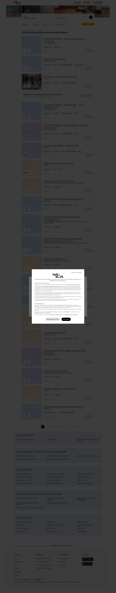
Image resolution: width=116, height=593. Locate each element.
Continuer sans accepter (76, 272)
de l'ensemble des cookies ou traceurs (51, 286)
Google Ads (61, 305)
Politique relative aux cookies (71, 314)
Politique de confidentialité (55, 314)
